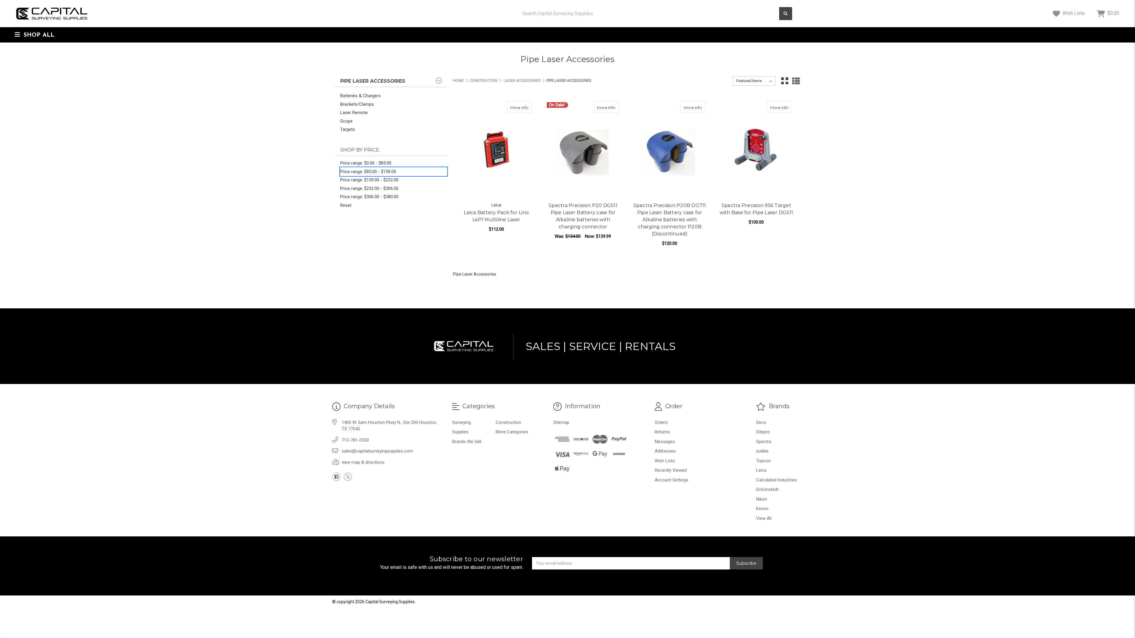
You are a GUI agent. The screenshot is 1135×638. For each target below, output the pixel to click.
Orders (661, 422)
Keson (762, 508)
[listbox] (754, 81)
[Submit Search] (785, 13)
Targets (347, 129)
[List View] (796, 81)
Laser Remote (354, 112)
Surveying (461, 422)
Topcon (763, 460)
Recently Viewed (671, 470)
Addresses (665, 451)
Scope (346, 121)
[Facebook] (336, 477)
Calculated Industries (776, 480)
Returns (662, 431)
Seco (761, 422)
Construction (508, 422)
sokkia (762, 451)
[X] (348, 477)
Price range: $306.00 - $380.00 (369, 196)
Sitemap (561, 422)
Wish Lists (1073, 13)
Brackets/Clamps (357, 104)
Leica (761, 470)
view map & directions (363, 462)
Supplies (460, 431)
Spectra (763, 441)
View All (763, 518)
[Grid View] (784, 80)
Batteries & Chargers (360, 95)
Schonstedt (767, 489)
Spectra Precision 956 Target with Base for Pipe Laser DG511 (756, 209)
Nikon (761, 499)
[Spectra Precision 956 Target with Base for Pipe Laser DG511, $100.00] (756, 149)
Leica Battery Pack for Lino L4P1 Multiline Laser (496, 216)
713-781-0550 (355, 440)
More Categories (512, 431)
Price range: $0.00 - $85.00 (365, 163)
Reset (345, 205)
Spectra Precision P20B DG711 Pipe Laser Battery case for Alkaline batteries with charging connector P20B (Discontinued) (669, 220)
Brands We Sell (466, 441)
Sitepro (763, 431)
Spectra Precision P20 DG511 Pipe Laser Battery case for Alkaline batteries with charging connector (583, 216)
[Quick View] (514, 107)
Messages (665, 441)
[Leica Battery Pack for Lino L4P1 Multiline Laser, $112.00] (496, 149)
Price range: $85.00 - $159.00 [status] (368, 171)
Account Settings (671, 480)
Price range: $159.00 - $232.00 (369, 180)
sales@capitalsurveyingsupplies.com (377, 451)
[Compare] (525, 107)
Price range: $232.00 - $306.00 (369, 188)
